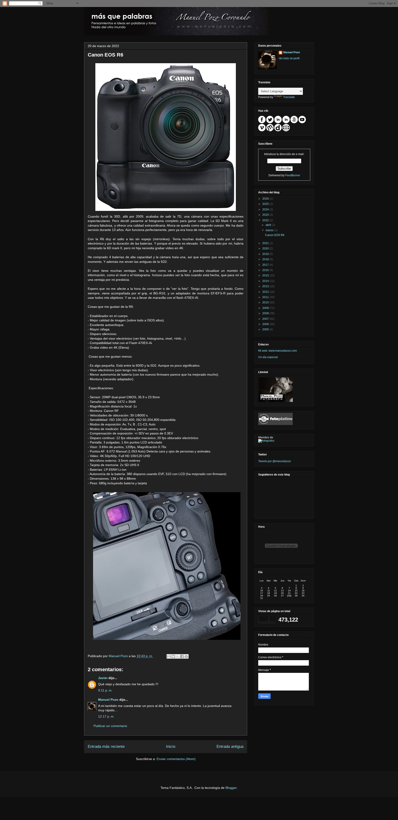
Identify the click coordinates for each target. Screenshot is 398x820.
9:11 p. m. (105, 690)
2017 (265, 264)
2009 (265, 308)
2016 (265, 270)
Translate (289, 97)
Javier (103, 678)
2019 (265, 254)
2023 (265, 214)
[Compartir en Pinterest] (186, 656)
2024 (265, 209)
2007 (265, 318)
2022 (265, 220)
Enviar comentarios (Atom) (176, 759)
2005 (265, 329)
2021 (265, 243)
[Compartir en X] (177, 656)
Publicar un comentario (110, 726)
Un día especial (268, 357)
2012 (265, 291)
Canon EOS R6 (274, 235)
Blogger (231, 788)
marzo (270, 230)
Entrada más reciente (106, 746)
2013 (265, 286)
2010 (265, 302)
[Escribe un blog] (173, 656)
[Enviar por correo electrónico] (169, 656)
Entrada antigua (230, 746)
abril (269, 225)
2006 (265, 324)
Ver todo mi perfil (289, 58)
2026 (265, 198)
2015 (265, 275)
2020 (265, 248)
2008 (265, 313)
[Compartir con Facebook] (182, 656)
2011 (265, 297)
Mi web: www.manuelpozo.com (277, 350)
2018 (265, 259)
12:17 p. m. (106, 716)
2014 (265, 281)
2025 (265, 204)
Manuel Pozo (119, 656)
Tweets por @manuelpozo (274, 461)
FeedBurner (292, 175)
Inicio (170, 746)
